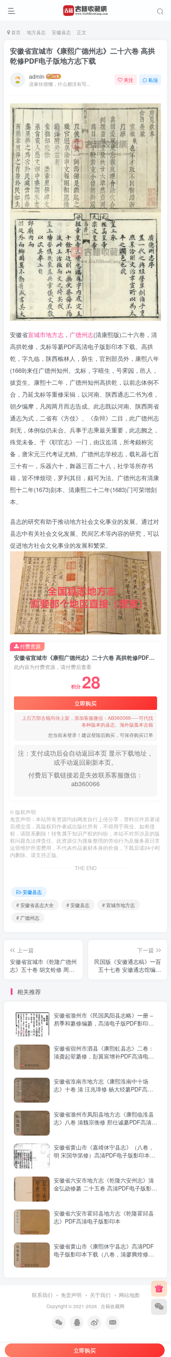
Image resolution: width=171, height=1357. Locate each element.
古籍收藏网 (112, 1306)
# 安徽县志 (77, 904)
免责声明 (71, 1295)
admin (37, 76)
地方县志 (36, 32)
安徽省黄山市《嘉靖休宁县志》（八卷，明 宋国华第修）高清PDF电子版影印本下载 (104, 1155)
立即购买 (85, 703)
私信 (153, 79)
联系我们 (42, 1295)
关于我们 (100, 1295)
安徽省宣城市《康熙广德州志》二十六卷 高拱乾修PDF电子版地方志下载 (82, 56)
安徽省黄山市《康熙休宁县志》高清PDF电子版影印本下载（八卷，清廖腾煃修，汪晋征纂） (104, 1254)
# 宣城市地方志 (118, 904)
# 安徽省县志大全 (35, 904)
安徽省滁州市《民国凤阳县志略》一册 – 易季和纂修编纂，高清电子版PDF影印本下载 (104, 1023)
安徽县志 (61, 32)
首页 (15, 32)
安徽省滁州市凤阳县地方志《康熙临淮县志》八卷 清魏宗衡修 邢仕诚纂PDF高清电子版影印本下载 (105, 1122)
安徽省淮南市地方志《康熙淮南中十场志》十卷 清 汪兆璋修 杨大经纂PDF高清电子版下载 (103, 1089)
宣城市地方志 (46, 334)
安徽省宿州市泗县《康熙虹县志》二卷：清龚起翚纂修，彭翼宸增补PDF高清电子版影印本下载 (104, 1056)
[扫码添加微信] (159, 1307)
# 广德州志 (27, 917)
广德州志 (81, 334)
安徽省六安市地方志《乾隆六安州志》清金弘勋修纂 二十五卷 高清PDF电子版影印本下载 (105, 1188)
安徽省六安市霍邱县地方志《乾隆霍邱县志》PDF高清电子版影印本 (104, 1217)
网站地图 (129, 1295)
